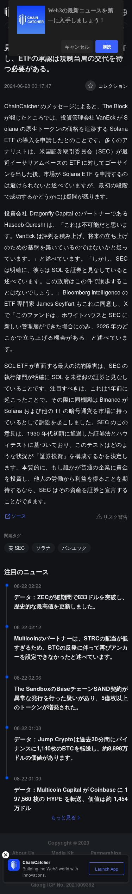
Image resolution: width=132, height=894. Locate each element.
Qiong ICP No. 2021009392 (62, 884)
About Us (23, 852)
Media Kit (62, 852)
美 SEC (16, 547)
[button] (123, 12)
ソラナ (43, 547)
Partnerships (105, 852)
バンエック (74, 547)
